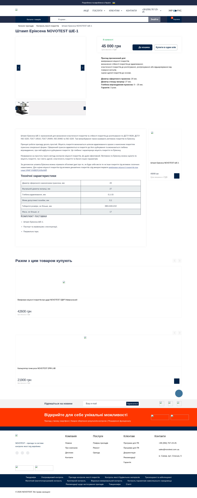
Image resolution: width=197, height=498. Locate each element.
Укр (171, 11)
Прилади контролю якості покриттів (84, 477)
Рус (179, 11)
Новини (68, 443)
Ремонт (96, 448)
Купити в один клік (166, 47)
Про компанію (71, 448)
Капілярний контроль (76, 481)
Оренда (96, 453)
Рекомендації (129, 457)
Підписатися (132, 404)
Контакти (131, 11)
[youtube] (179, 403)
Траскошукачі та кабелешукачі (158, 477)
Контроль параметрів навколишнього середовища (150, 481)
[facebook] (161, 403)
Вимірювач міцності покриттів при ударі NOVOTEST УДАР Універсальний (47, 300)
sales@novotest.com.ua (169, 449)
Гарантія (127, 462)
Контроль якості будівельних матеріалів (122, 477)
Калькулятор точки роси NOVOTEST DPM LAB (36, 368)
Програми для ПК (131, 443)
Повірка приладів (100, 443)
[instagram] (170, 403)
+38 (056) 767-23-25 (167, 443)
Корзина (176, 18)
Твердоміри (31, 477)
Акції (86, 11)
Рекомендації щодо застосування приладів (84, 484)
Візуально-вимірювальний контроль (106, 481)
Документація (129, 453)
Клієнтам (114, 11)
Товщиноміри (115, 484)
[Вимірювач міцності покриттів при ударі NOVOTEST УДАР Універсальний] (98, 282)
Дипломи (69, 453)
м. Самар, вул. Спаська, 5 (170, 456)
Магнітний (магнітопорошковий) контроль (43, 481)
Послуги (97, 11)
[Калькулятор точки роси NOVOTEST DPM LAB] (98, 350)
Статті (128, 484)
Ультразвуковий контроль (52, 477)
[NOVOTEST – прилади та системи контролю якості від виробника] (42, 11)
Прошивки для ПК (131, 448)
